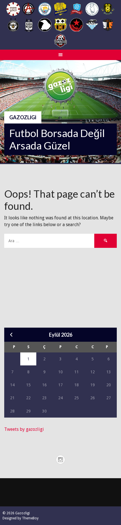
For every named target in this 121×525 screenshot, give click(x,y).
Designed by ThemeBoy (21, 518)
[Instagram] (60, 459)
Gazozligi (22, 117)
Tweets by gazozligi (24, 429)
